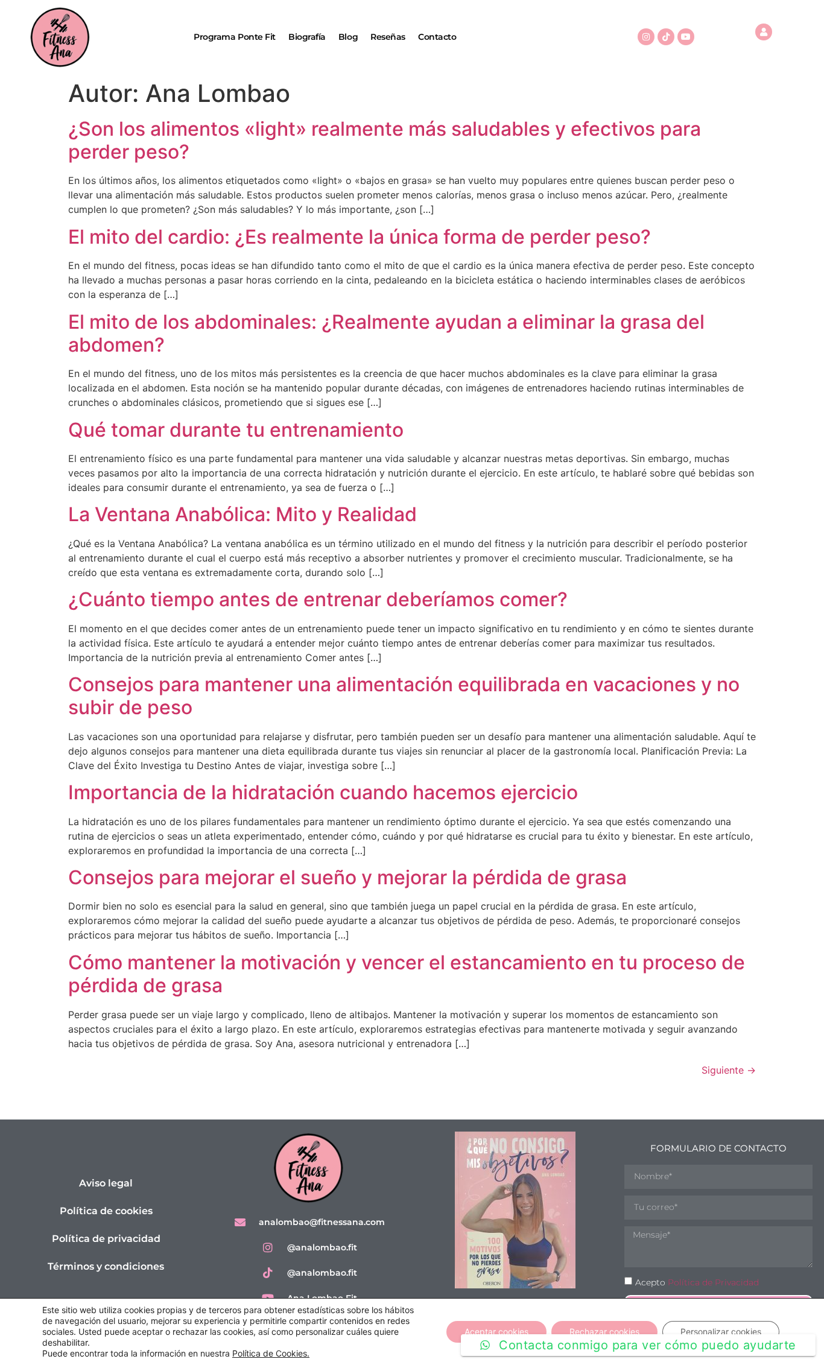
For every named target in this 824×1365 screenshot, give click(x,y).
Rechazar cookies (604, 1331)
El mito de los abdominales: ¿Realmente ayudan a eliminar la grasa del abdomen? (386, 333)
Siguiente (729, 1070)
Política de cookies (106, 1211)
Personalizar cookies (720, 1331)
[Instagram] (646, 36)
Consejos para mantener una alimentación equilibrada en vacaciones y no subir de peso (404, 696)
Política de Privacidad (713, 1282)
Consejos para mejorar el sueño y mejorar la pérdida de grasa (347, 877)
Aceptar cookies (496, 1331)
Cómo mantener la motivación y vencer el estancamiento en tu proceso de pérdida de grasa (406, 974)
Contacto (437, 36)
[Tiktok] (666, 36)
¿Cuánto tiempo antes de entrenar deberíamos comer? (318, 599)
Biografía (307, 36)
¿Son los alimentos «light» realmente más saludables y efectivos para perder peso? (384, 140)
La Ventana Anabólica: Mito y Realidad (242, 514)
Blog (348, 36)
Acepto (697, 1282)
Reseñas (387, 36)
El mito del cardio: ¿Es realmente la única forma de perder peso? (359, 237)
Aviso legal (106, 1183)
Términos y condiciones (106, 1266)
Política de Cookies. (270, 1353)
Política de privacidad (106, 1238)
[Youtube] (685, 36)
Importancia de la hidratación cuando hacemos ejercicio (323, 792)
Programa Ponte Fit (235, 36)
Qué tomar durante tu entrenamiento (236, 430)
